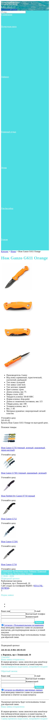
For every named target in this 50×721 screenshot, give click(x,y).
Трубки (6, 65)
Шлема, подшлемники (13, 74)
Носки (6, 50)
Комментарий (32, 617)
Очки (5, 151)
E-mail (37, 611)
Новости (7, 19)
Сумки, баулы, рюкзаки (13, 67)
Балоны (6, 93)
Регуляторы (8, 89)
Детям (4, 168)
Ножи (5, 48)
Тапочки (7, 120)
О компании (6, 14)
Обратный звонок (9, 9)
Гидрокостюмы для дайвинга (16, 84)
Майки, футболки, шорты (14, 43)
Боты (5, 81)
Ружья (6, 60)
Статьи (6, 17)
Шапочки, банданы (12, 165)
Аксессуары (8, 29)
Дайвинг (5, 77)
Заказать (39, 622)
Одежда (6, 53)
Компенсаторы (10, 91)
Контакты (7, 24)
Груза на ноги (9, 36)
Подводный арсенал (10, 2)
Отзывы (6, 22)
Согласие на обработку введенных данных (23, 690)
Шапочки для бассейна (13, 206)
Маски (6, 46)
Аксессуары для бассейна (14, 175)
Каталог (4, 251)
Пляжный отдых (8, 132)
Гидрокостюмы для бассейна (16, 180)
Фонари (6, 69)
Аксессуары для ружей (13, 31)
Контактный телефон (35, 614)
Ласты (6, 38)
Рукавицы (7, 62)
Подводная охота (9, 26)
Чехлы (6, 72)
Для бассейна (7, 208)
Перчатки (7, 55)
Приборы (7, 58)
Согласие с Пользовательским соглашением (24, 625)
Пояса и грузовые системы (15, 41)
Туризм (4, 239)
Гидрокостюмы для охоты (14, 34)
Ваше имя (5, 611)
